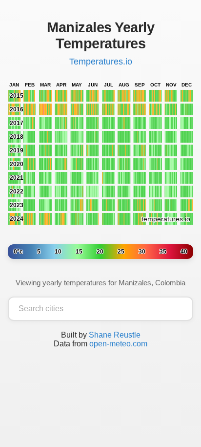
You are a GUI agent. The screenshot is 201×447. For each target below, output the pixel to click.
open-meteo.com (118, 344)
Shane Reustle (115, 335)
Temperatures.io (100, 61)
